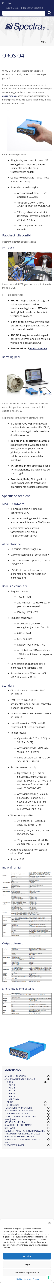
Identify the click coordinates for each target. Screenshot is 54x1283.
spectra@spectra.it (33, 7)
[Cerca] (49, 13)
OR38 (12, 1096)
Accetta (27, 1256)
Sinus (10, 1102)
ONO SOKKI (13, 1104)
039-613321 (14, 7)
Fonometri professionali (19, 1110)
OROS (10, 1082)
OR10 (12, 1084)
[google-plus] (4, 3)
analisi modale (9, 95)
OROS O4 (14, 1099)
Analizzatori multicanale (19, 1079)
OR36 (12, 1093)
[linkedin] (11, 3)
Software (10, 1128)
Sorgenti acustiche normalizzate (24, 1130)
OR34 (12, 1087)
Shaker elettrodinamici (18, 1125)
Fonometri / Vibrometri (18, 1107)
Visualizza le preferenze (27, 1272)
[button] (49, 1222)
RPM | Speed (11, 1119)
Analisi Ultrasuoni (15, 1076)
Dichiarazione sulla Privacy (27, 1279)
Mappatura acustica (16, 1113)
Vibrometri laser (14, 1145)
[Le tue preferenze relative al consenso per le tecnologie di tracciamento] (49, 1278)
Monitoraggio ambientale (20, 1116)
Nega (27, 1264)
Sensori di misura (14, 1122)
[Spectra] (27, 27)
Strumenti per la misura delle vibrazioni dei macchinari (22, 1135)
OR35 (12, 1090)
